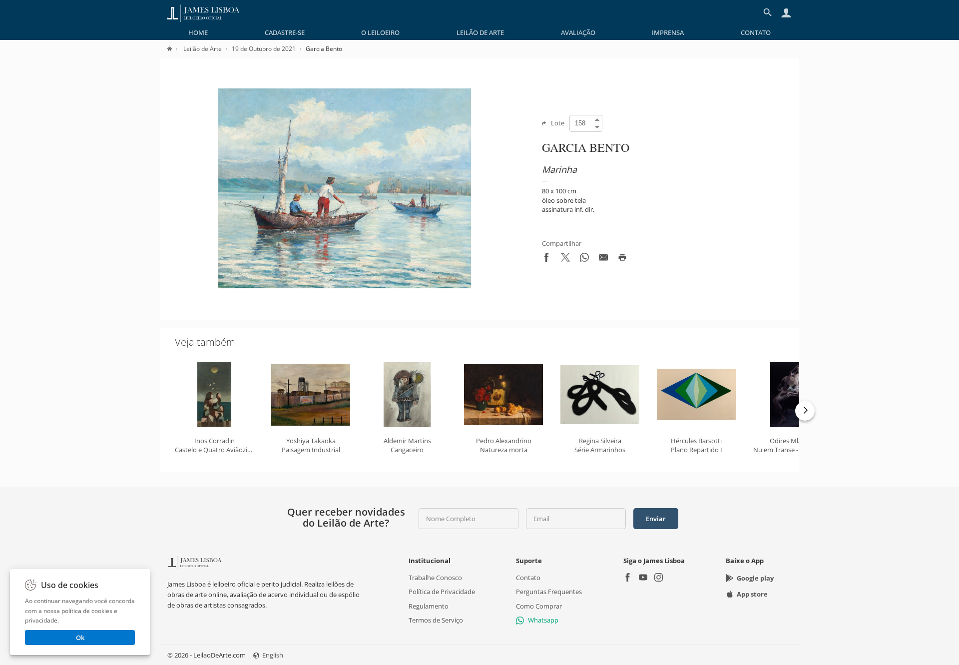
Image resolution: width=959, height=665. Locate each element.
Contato (756, 32)
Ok (80, 637)
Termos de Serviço (436, 620)
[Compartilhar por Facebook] (546, 259)
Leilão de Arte (480, 32)
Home (198, 32)
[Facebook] (627, 578)
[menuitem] (198, 32)
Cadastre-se (285, 32)
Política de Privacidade (442, 591)
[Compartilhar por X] (565, 259)
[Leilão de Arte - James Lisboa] (203, 12)
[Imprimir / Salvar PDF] (622, 259)
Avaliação (578, 32)
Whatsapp (543, 620)
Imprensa (668, 32)
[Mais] (805, 411)
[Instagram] (658, 578)
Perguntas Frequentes (549, 591)
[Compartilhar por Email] (603, 259)
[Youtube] (643, 578)
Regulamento (429, 605)
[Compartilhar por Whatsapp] (584, 259)
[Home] (174, 48)
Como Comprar (539, 605)
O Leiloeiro (380, 32)
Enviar (656, 518)
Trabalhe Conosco (435, 577)
